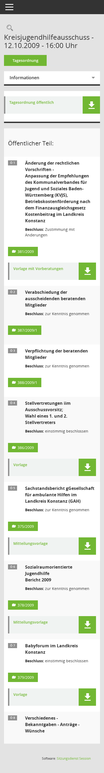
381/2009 (26, 251)
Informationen (24, 78)
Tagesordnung (25, 60)
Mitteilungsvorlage (30, 543)
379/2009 (26, 677)
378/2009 (26, 605)
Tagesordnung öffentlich (31, 102)
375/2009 (26, 526)
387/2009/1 (27, 330)
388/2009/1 (27, 382)
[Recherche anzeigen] (8, 28)
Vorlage (20, 465)
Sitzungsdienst (74, 758)
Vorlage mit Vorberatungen (38, 269)
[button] (91, 105)
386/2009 (26, 447)
